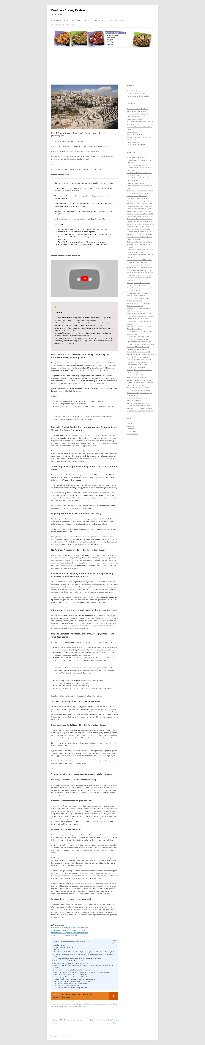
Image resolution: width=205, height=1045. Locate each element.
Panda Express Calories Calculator (137, 114)
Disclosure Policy (132, 434)
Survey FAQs (71, 1004)
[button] (113, 942)
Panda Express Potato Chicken (136, 111)
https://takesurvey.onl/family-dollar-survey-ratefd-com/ (69, 933)
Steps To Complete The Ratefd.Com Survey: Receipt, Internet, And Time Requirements (82, 972)
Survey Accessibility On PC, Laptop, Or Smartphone (71, 974)
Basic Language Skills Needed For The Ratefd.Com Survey (73, 977)
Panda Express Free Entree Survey (62, 25)
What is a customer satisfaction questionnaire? (72, 983)
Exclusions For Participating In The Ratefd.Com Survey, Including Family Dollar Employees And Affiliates (83, 967)
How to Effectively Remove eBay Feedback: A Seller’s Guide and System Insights (139, 321)
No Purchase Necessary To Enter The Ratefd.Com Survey (72, 963)
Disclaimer (130, 429)
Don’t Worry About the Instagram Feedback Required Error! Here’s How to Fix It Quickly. (139, 167)
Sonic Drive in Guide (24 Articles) (137, 91)
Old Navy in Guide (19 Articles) (136, 93)
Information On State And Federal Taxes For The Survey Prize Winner (76, 970)
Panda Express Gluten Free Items (137, 109)
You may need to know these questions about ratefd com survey (75, 979)
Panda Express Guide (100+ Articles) (138, 96)
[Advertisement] (102, 66)
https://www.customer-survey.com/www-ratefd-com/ (68, 930)
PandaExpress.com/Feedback (94, 20)
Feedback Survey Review (68, 10)
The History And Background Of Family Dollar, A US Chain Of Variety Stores (77, 959)
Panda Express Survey (116, 20)
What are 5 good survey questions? (69, 985)
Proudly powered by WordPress (60, 1036)
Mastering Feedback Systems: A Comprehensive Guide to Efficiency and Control (139, 185)
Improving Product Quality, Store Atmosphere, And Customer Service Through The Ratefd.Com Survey (84, 955)
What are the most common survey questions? (72, 988)
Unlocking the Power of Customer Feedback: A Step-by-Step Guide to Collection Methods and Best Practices (139, 377)
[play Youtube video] (84, 278)
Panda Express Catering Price (136, 145)
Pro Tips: (56, 950)
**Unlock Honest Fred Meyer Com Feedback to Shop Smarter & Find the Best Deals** (139, 160)
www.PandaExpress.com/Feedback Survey (65, 20)
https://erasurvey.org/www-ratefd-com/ (64, 935)
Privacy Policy (131, 431)
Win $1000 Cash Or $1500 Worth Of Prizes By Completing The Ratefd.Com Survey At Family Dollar (84, 952)
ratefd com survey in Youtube (63, 947)
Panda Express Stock (133, 142)
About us (130, 423)
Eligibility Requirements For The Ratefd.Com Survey (70, 961)
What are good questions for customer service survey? (75, 981)
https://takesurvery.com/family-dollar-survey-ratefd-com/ (70, 928)
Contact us (130, 426)
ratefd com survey (59, 945)
